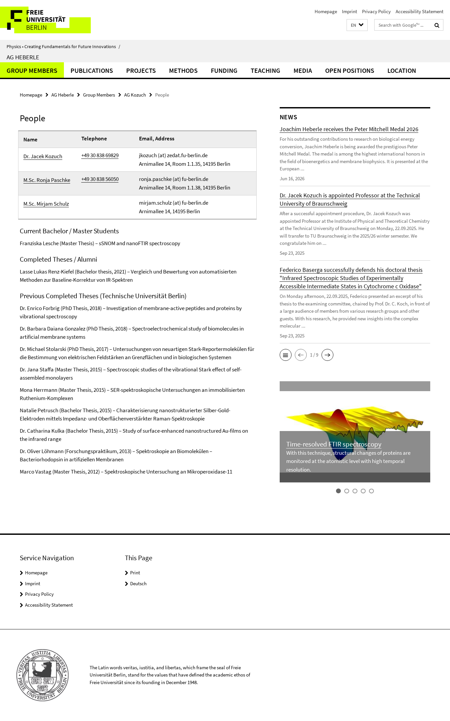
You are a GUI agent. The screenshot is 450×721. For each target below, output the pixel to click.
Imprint (349, 11)
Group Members (32, 70)
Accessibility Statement (419, 11)
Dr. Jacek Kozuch (42, 156)
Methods (183, 70)
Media (303, 70)
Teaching (265, 70)
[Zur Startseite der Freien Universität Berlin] (55, 20)
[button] (357, 25)
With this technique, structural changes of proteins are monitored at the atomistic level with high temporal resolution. (348, 461)
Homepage (326, 11)
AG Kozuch (135, 95)
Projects (141, 70)
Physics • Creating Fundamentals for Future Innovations (63, 46)
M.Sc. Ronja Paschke (46, 180)
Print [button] (135, 572)
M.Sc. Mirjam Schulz (46, 203)
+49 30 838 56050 (100, 179)
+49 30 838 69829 (100, 155)
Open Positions (349, 70)
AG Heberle (23, 57)
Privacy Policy (376, 11)
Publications (91, 70)
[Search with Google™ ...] (437, 25)
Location (401, 70)
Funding (224, 70)
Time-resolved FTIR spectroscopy (333, 444)
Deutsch (138, 583)
